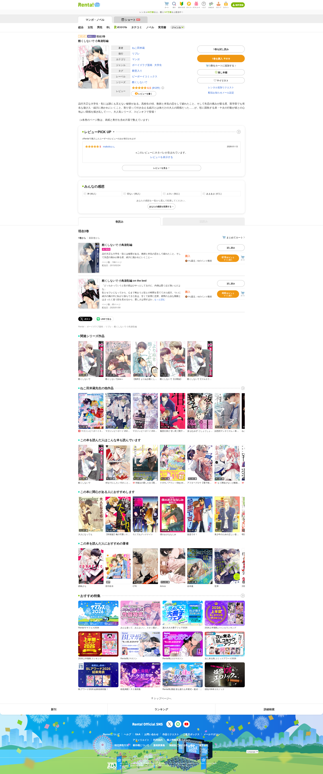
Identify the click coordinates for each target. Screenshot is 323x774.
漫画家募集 (159, 745)
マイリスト (222, 80)
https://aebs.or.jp (126, 768)
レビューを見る (160, 167)
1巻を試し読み (221, 49)
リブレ (136, 53)
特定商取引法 (122, 745)
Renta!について (111, 734)
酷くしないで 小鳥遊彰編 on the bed (124, 280)
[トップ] (86, 5)
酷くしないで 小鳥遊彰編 (117, 245)
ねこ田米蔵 (138, 47)
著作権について (141, 745)
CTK (135, 586)
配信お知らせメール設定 (221, 92)
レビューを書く (145, 93)
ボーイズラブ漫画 (142, 65)
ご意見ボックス (191, 734)
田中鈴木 (109, 586)
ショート (132, 20)
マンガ (136, 59)
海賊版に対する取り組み (182, 745)
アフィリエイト (141, 739)
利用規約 (158, 739)
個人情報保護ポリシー (178, 739)
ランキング (161, 709)
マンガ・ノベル (95, 20)
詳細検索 (269, 709)
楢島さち (82, 586)
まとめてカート (234, 237)
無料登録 (239, 4)
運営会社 (203, 745)
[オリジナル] (120, 27)
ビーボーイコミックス (144, 76)
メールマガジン (212, 734)
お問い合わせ (151, 734)
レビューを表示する (161, 157)
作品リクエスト (171, 734)
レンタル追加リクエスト (221, 87)
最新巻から (94, 237)
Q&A (137, 734)
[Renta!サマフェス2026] (97, 5)
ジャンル (176, 27)
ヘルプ (127, 734)
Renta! (81, 326)
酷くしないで (139, 82)
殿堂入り (137, 70)
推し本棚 (222, 72)
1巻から (82, 237)
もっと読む (159, 299)
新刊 (53, 709)
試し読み (231, 247)
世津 (216, 586)
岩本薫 (190, 586)
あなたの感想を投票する (160, 206)
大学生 (158, 65)
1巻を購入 (221, 58)
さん (109, 146)
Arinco (163, 586)
